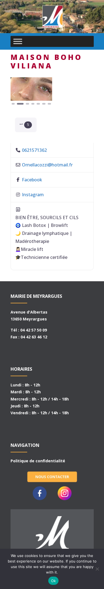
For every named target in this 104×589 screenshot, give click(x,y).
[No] (97, 569)
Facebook (32, 180)
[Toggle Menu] (17, 41)
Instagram (33, 195)
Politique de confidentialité (38, 460)
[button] (14, 94)
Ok (53, 581)
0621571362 (34, 150)
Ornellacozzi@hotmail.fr (47, 165)
